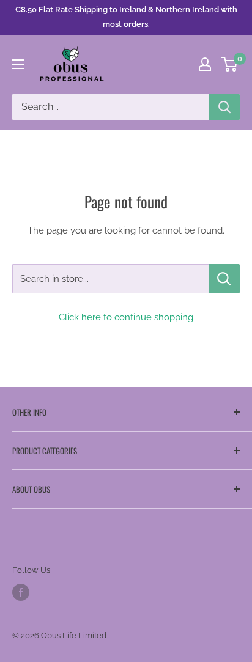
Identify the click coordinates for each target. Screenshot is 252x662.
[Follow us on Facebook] (20, 592)
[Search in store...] (224, 278)
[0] (229, 64)
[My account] (205, 64)
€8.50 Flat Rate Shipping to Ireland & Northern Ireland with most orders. (126, 17)
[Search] (224, 107)
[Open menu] (18, 64)
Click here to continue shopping (126, 317)
